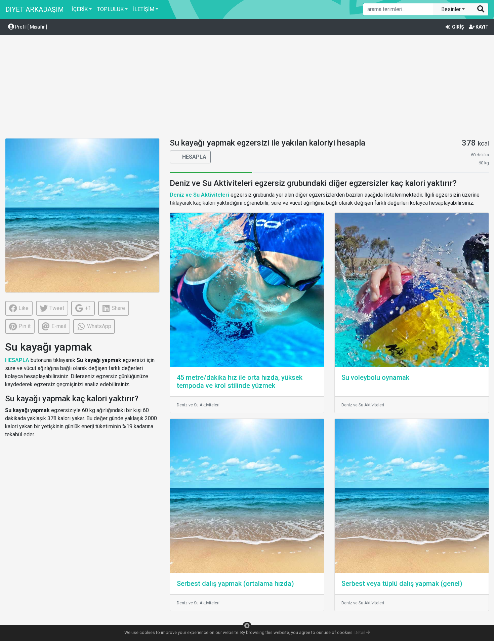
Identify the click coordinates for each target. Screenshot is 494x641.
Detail (360, 632)
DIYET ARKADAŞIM (34, 9)
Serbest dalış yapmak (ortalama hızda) (235, 583)
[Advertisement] (247, 88)
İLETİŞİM (143, 9)
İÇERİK (80, 9)
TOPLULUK (110, 9)
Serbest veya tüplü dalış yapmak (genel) (401, 583)
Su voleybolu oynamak (375, 377)
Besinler (451, 9)
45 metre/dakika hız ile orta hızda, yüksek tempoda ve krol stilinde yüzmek (239, 381)
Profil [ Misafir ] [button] (30, 27)
